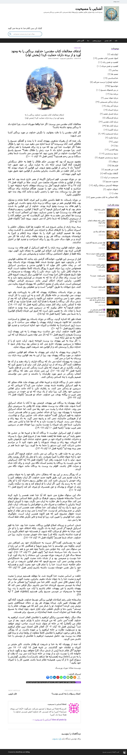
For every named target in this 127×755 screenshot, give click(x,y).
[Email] (71, 677)
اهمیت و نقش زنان (110, 62)
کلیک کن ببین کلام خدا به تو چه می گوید (25, 28)
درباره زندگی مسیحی (109, 102)
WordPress (19, 752)
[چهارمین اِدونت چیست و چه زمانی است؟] (113, 254)
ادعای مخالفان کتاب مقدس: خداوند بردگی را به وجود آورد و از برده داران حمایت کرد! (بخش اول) (51, 682)
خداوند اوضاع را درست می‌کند (105, 82)
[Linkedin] (54, 677)
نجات (116, 193)
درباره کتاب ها (112, 125)
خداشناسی (113, 78)
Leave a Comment (53, 58)
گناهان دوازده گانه (110, 173)
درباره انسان (113, 110)
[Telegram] (64, 677)
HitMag (27, 752)
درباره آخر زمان (112, 106)
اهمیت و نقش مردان (109, 66)
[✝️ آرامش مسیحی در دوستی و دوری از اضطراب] (113, 310)
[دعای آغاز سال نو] (113, 232)
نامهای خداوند (112, 189)
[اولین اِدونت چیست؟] (113, 287)
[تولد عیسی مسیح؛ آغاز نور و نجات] (113, 243)
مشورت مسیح (112, 181)
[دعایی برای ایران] (113, 210)
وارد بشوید (57, 738)
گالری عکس (80, 40)
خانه (116, 40)
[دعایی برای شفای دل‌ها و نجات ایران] (113, 221)
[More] (74, 677)
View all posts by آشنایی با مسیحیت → (49, 719)
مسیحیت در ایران (111, 177)
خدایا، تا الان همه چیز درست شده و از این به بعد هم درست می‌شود (95, 300)
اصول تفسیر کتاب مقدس (108, 58)
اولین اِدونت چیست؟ (98, 287)
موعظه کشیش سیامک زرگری (105, 185)
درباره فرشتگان (112, 117)
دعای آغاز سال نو (99, 231)
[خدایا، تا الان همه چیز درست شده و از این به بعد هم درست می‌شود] (113, 298)
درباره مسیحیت (77, 47)
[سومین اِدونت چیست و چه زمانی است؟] (113, 265)
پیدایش (115, 70)
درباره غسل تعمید (110, 114)
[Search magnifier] (10, 34)
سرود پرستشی (96, 40)
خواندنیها (114, 86)
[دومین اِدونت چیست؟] (113, 276)
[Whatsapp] (61, 677)
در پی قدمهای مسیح (109, 90)
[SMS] (67, 677)
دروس (115, 141)
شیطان (115, 161)
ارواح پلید (114, 54)
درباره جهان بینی (111, 98)
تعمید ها (114, 74)
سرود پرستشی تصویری (108, 157)
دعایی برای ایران (99, 209)
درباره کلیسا (113, 129)
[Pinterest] (57, 677)
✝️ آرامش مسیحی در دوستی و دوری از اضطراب (96, 311)
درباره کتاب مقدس (110, 121)
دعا (88, 40)
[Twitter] (51, 677)
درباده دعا (114, 94)
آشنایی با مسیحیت (88, 8)
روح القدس (113, 149)
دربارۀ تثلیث (113, 137)
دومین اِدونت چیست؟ (97, 276)
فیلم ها (115, 165)
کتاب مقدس (108, 40)
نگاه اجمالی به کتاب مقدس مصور (104, 197)
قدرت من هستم (111, 169)
